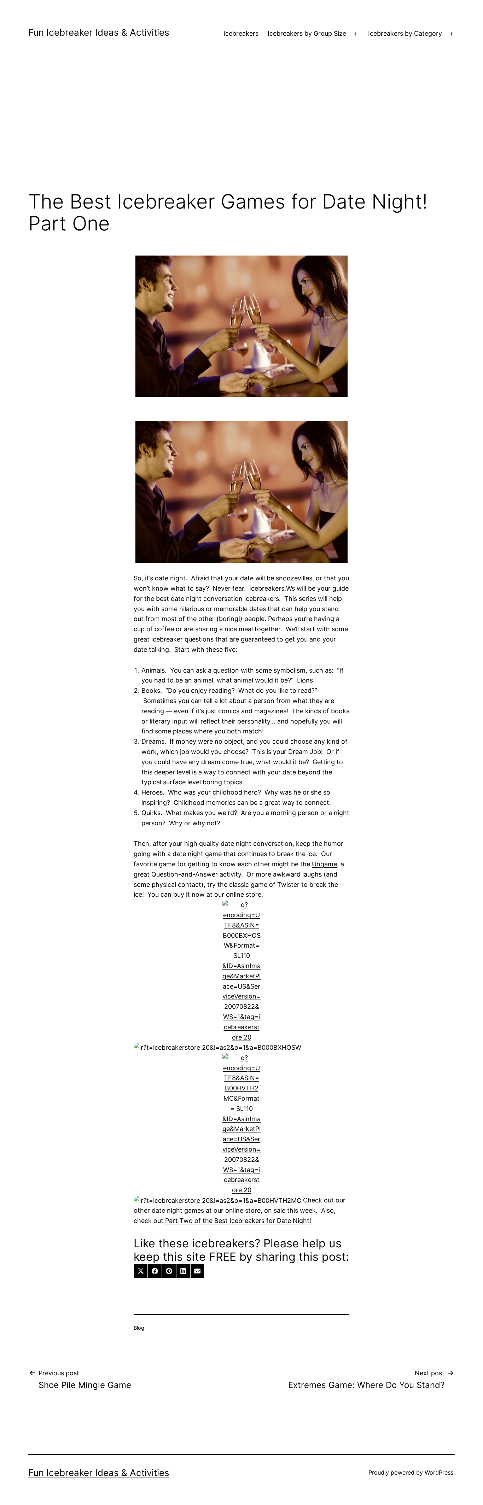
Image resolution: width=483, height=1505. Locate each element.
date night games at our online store (206, 1210)
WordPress (439, 1472)
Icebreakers (240, 33)
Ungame (324, 864)
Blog (139, 1328)
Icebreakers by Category (405, 33)
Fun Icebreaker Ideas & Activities (98, 32)
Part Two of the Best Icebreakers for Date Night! (238, 1220)
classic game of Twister (264, 884)
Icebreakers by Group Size (307, 33)
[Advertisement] (241, 127)
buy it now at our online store (217, 894)
